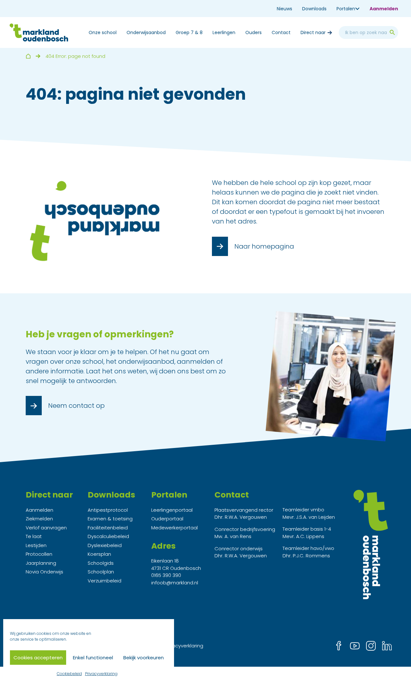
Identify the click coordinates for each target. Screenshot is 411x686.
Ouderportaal (167, 518)
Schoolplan (101, 571)
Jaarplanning (41, 563)
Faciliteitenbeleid (108, 527)
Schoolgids (101, 563)
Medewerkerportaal (174, 527)
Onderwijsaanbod (146, 32)
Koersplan (99, 554)
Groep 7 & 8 (189, 32)
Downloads (314, 8)
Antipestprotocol (108, 510)
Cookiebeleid (69, 673)
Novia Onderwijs (44, 571)
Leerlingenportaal (172, 510)
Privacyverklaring (101, 673)
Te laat (34, 536)
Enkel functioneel (93, 657)
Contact (281, 32)
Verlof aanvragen (46, 527)
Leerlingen (224, 32)
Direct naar (313, 32)
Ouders (253, 32)
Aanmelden (384, 8)
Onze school (103, 32)
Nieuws (284, 8)
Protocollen (39, 554)
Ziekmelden (39, 518)
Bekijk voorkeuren (143, 657)
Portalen (346, 8)
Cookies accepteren (38, 657)
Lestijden (36, 545)
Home (28, 56)
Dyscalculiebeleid (108, 536)
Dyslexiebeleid (105, 545)
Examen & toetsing (110, 518)
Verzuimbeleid (104, 580)
